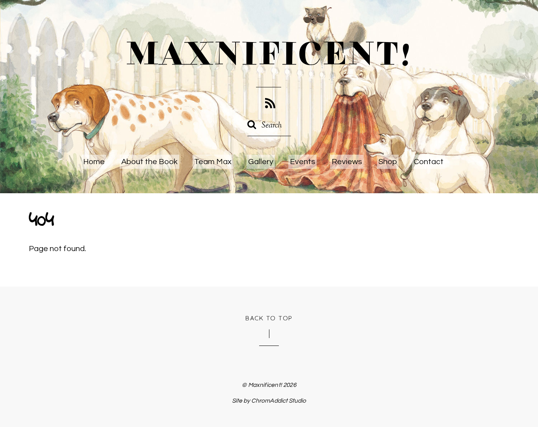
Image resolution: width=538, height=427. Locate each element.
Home (94, 162)
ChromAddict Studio (278, 400)
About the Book (149, 162)
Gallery (260, 162)
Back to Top (269, 318)
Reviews (347, 162)
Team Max (213, 162)
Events (302, 162)
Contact (428, 162)
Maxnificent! (265, 385)
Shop (387, 162)
